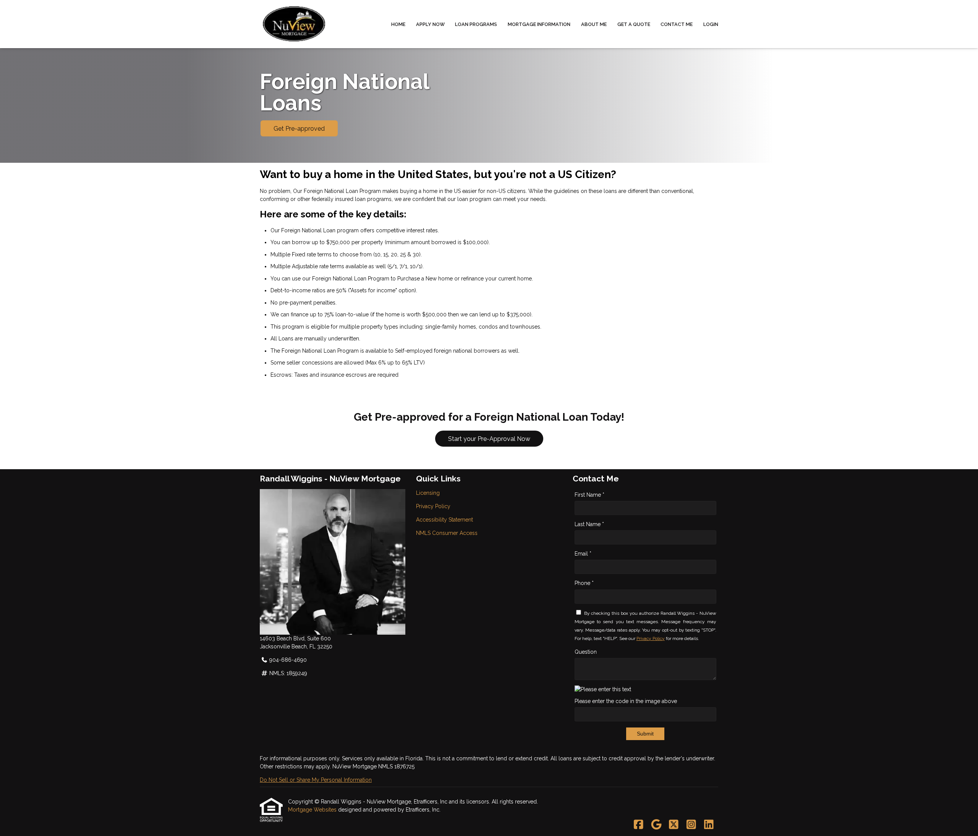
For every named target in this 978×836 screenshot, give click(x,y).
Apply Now (430, 24)
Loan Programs (476, 24)
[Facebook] (638, 825)
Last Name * (589, 524)
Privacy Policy (433, 506)
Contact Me (677, 24)
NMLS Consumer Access (447, 533)
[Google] (656, 825)
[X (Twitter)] (673, 825)
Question (586, 652)
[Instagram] (691, 825)
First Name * (589, 495)
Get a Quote (633, 24)
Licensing (428, 493)
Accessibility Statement (444, 520)
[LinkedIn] (709, 825)
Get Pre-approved (299, 128)
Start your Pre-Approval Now (489, 438)
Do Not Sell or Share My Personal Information (316, 780)
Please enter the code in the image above (626, 701)
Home (398, 24)
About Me (594, 24)
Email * (583, 554)
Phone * (584, 583)
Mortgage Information (539, 24)
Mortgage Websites (313, 810)
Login (710, 24)
